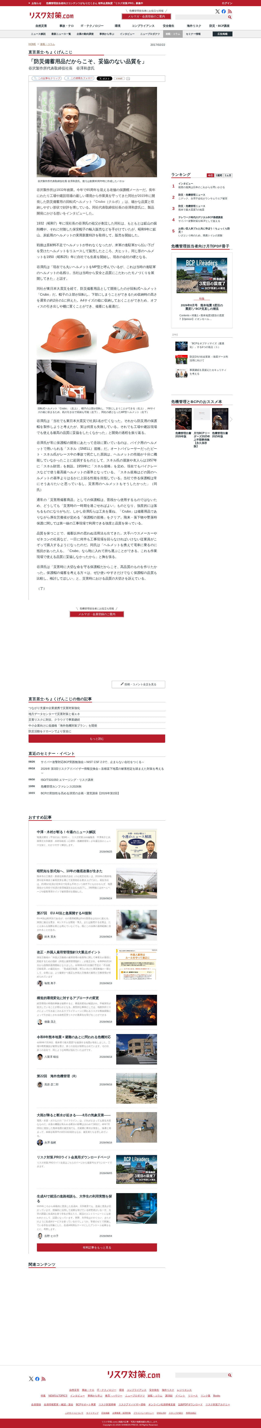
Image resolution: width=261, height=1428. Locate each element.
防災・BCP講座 (219, 25)
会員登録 (36, 1404)
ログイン (227, 3)
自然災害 (41, 25)
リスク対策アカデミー (218, 1404)
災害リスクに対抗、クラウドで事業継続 (54, 719)
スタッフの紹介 (176, 1413)
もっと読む (97, 738)
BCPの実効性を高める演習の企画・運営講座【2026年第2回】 (80, 793)
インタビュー (127, 34)
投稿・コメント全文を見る (140, 684)
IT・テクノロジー (92, 25)
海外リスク (194, 25)
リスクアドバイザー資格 (132, 1404)
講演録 (169, 1395)
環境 (118, 25)
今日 (210, 175)
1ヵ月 (228, 175)
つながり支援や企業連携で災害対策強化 (54, 708)
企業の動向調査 (85, 34)
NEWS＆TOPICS (58, 1395)
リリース (193, 1395)
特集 (43, 1395)
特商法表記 (191, 1413)
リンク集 (205, 1395)
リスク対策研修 (107, 1404)
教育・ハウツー (113, 1395)
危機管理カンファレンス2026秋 (61, 786)
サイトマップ (92, 1413)
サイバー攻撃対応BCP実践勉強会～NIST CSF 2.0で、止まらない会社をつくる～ (92, 762)
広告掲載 (223, 34)
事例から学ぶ (107, 34)
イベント (180, 1395)
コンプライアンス (143, 25)
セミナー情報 (193, 34)
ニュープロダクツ (150, 34)
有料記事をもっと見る (97, 1247)
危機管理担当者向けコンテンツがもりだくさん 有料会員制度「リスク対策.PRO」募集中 (94, 3)
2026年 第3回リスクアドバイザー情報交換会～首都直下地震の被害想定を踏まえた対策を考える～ (102, 771)
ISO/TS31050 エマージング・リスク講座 (67, 779)
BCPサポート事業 (86, 1404)
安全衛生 (168, 25)
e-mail (119, 78)
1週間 (219, 175)
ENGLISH (161, 1413)
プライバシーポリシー (144, 1413)
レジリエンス (184, 1390)
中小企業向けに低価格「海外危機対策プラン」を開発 (63, 725)
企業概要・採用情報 (121, 1413)
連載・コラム (173, 34)
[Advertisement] (97, 1312)
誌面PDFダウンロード (190, 1404)
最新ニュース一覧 (61, 34)
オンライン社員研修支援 (161, 1404)
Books (216, 1395)
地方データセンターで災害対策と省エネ (54, 714)
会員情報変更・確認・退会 (58, 1404)
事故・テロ (67, 25)
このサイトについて (74, 1413)
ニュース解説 (38, 34)
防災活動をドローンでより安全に (50, 731)
